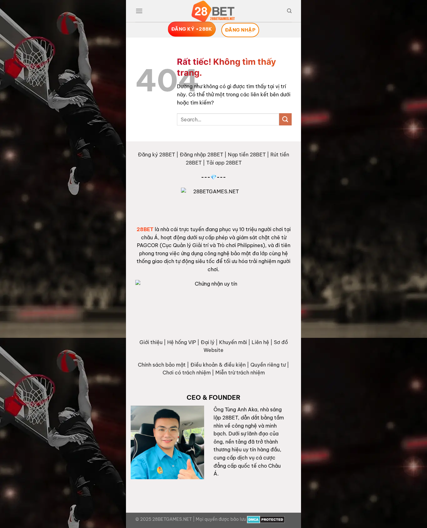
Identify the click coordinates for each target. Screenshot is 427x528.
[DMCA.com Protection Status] (266, 519)
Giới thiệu (151, 342)
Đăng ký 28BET (156, 154)
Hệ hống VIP (181, 342)
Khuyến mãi (233, 342)
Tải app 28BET (224, 163)
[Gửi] (285, 119)
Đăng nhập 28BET (201, 154)
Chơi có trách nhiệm (187, 372)
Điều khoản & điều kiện (218, 365)
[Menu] (139, 10)
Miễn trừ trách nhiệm (240, 372)
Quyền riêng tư (268, 365)
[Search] (289, 11)
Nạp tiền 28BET (247, 154)
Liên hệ (260, 342)
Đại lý (207, 342)
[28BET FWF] (213, 11)
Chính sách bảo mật (162, 365)
